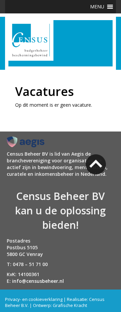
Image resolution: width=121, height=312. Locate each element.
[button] (97, 6)
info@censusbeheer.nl (38, 281)
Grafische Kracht (70, 305)
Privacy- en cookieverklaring (34, 299)
